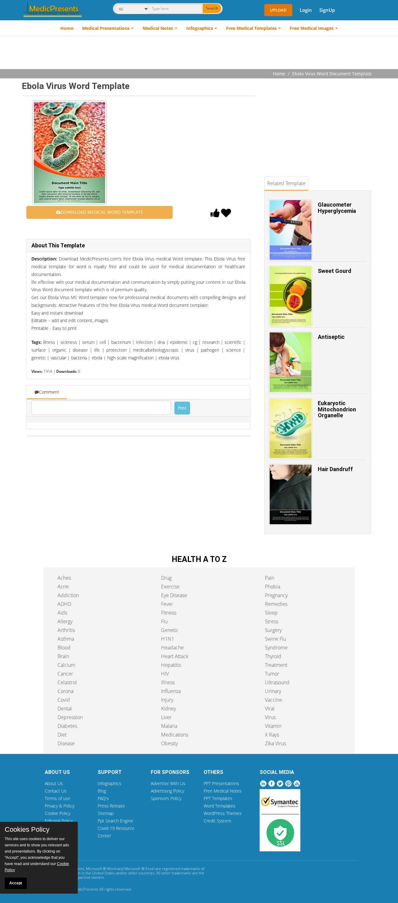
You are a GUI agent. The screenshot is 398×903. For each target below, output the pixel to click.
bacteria (79, 358)
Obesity (169, 743)
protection (116, 350)
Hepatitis (171, 665)
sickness (68, 342)
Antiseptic (331, 337)
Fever (167, 604)
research (211, 342)
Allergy (65, 621)
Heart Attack (174, 656)
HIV (165, 673)
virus (189, 350)
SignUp (327, 10)
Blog (102, 791)
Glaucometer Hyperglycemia (337, 207)
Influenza (171, 691)
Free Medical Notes (223, 791)
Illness (168, 682)
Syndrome (276, 647)
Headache (172, 647)
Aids (62, 612)
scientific (233, 342)
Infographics (199, 28)
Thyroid (273, 656)
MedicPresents (86, 889)
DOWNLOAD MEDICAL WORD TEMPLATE (102, 212)
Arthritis (66, 630)
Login (306, 10)
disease (80, 350)
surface (38, 350)
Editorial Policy (58, 821)
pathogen (210, 350)
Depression (70, 717)
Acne (63, 586)
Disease (66, 743)
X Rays (272, 734)
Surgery (273, 630)
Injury (167, 699)
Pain (269, 577)
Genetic (169, 630)
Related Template (286, 183)
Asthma (66, 638)
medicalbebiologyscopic (156, 350)
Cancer (65, 673)
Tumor (272, 673)
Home (66, 28)
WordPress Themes (223, 813)
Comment (49, 392)
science (233, 350)
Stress (271, 621)
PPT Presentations (221, 783)
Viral (270, 708)
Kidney (168, 708)
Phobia (272, 586)
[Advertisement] (199, 53)
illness (49, 342)
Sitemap (105, 813)
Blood (64, 647)
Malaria (169, 726)
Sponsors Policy (166, 798)
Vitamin (273, 726)
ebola (97, 358)
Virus (270, 717)
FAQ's (103, 798)
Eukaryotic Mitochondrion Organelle (337, 409)
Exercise (170, 586)
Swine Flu (275, 638)
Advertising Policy (167, 791)
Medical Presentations (106, 28)
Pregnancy (276, 595)
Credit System (217, 821)
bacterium (121, 342)
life (97, 350)
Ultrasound (277, 682)
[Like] (215, 214)
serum (88, 342)
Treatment (276, 665)
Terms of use (57, 798)
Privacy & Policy (59, 806)
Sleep (271, 612)
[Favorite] (226, 214)
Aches (64, 577)
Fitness (168, 612)
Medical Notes (158, 28)
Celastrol (67, 682)
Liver (166, 717)
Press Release (111, 806)
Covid (64, 699)
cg (195, 342)
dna (161, 342)
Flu (164, 621)
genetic (38, 358)
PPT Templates (218, 798)
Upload (278, 10)
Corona (65, 691)
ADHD (64, 604)
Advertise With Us (168, 783)
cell (103, 342)
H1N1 (167, 638)
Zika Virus (275, 743)
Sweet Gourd (334, 271)
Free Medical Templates (251, 28)
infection (144, 342)
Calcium (66, 665)
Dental (65, 708)
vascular (58, 358)
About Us (54, 783)
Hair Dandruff (335, 469)
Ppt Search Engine (115, 821)
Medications (174, 734)
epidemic (179, 342)
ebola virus (169, 358)
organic (59, 350)
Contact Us (56, 791)
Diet (62, 734)
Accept (15, 883)
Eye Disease (174, 595)
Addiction (68, 595)
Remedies (276, 604)
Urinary (273, 691)
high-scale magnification (130, 358)
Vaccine (273, 699)
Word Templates (219, 806)
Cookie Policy (57, 813)
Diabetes (67, 726)
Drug (166, 577)
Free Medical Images (312, 28)
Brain (63, 656)
